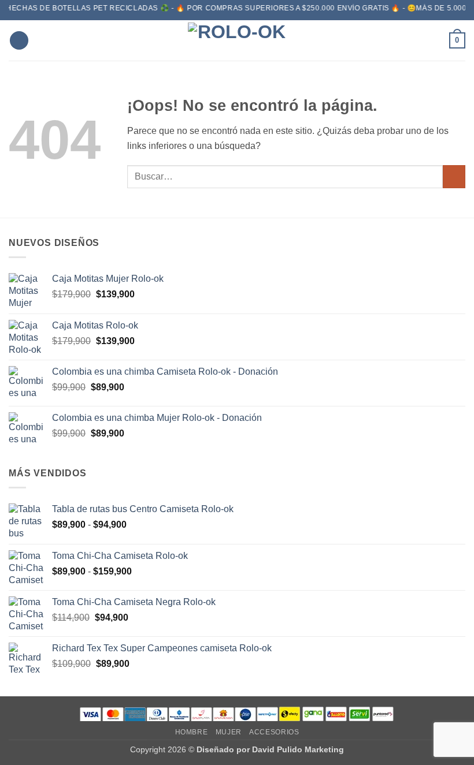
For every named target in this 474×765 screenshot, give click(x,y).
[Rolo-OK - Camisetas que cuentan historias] (237, 41)
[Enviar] (454, 176)
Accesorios (274, 732)
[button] (19, 40)
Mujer (229, 732)
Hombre (191, 732)
